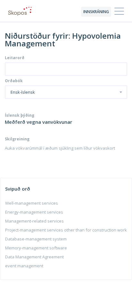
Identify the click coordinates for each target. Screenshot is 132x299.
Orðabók (14, 81)
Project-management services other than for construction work (66, 230)
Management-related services (34, 221)
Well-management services (31, 203)
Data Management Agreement (34, 257)
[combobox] (66, 92)
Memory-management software (36, 248)
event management (24, 266)
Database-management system (36, 239)
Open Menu (119, 11)
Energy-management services (34, 212)
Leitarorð (14, 58)
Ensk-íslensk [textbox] (23, 92)
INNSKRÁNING (96, 11)
